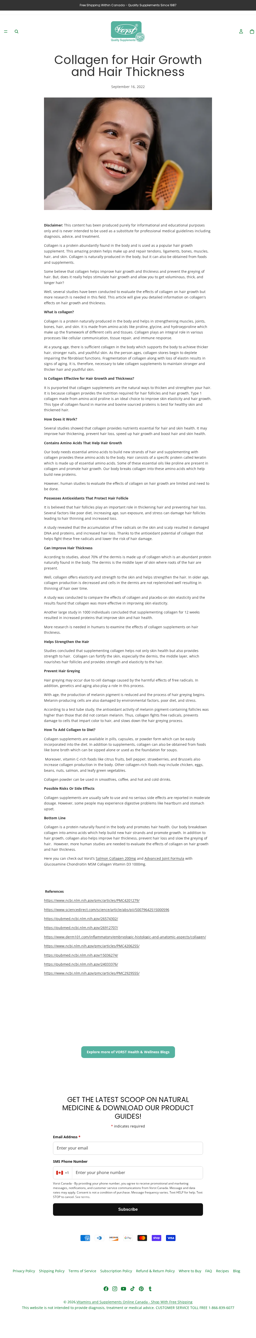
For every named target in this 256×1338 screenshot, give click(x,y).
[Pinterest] (141, 1289)
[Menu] (6, 31)
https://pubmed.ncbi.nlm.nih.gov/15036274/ (81, 955)
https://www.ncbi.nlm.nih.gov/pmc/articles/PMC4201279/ (92, 900)
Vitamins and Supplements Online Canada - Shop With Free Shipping (134, 1302)
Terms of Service (82, 1271)
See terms (82, 1197)
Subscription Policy (116, 1271)
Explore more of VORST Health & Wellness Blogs (128, 1052)
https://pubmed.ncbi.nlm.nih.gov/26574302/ (81, 918)
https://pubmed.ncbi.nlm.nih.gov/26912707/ (81, 927)
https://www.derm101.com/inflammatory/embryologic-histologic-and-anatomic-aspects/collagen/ (125, 936)
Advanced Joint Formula (164, 858)
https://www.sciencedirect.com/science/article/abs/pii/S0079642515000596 (106, 909)
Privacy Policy (24, 1271)
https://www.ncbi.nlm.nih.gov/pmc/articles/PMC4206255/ (92, 946)
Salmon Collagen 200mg (116, 858)
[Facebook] (106, 1289)
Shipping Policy (51, 1271)
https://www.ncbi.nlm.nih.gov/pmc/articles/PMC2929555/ (92, 973)
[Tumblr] (150, 1289)
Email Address (66, 1136)
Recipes (222, 1271)
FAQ (208, 1271)
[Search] (16, 31)
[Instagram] (115, 1289)
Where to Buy (190, 1271)
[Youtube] (123, 1289)
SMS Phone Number (70, 1161)
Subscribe (128, 1209)
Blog (236, 1271)
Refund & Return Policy (155, 1271)
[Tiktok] (133, 1289)
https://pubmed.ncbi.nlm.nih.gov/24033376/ (81, 964)
